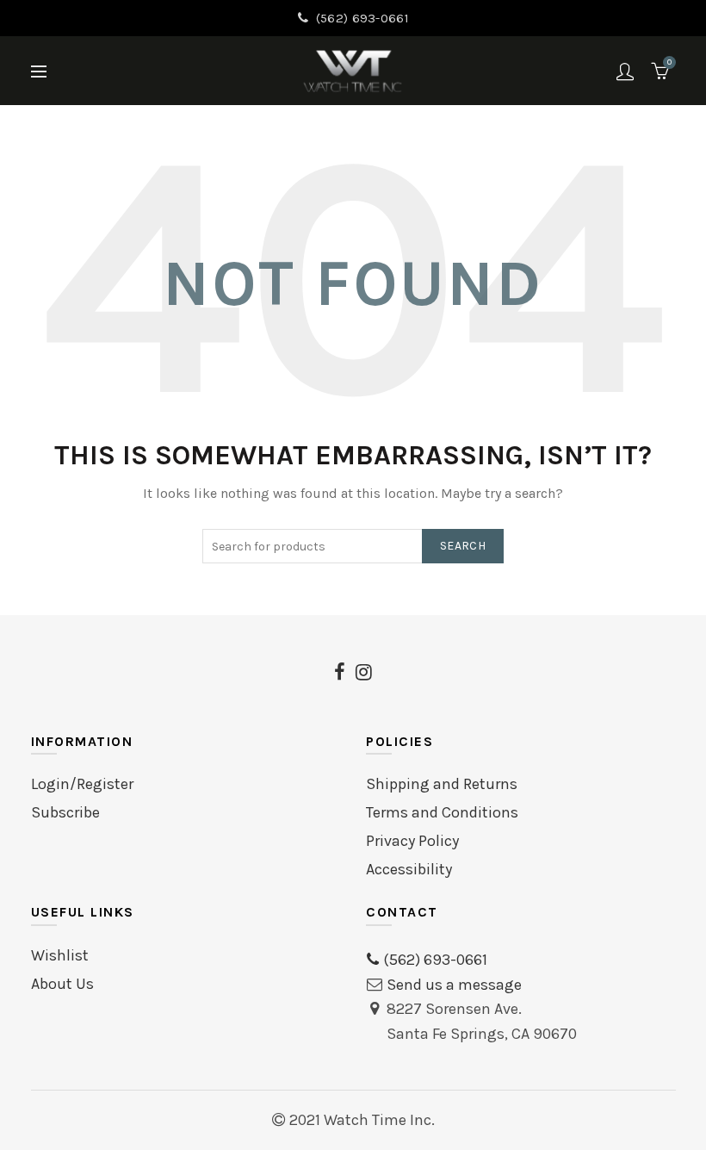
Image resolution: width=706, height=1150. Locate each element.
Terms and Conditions (442, 812)
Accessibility (409, 869)
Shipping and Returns (441, 783)
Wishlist (60, 955)
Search (463, 545)
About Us (62, 983)
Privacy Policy (412, 840)
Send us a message (454, 984)
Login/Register (82, 783)
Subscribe (65, 812)
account (625, 71)
